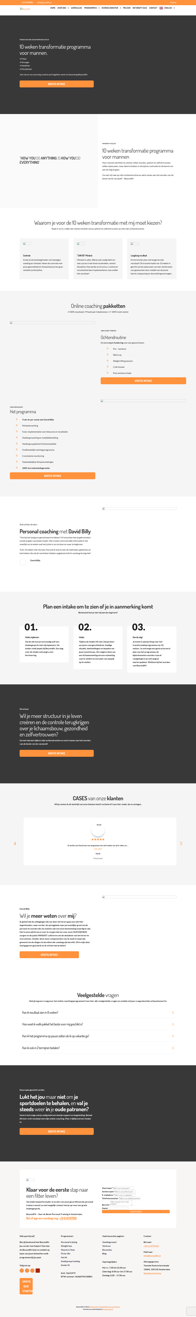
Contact (153, 8)
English (168, 8)
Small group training (70, 1261)
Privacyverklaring (113, 1307)
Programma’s (90, 8)
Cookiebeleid (101, 1307)
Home (52, 8)
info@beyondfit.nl (152, 1255)
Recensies (107, 1249)
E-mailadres (108, 1195)
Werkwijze (76, 8)
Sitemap (93, 1307)
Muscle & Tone (68, 1249)
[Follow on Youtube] (38, 1270)
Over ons (61, 8)
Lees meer (98, 849)
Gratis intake (56, 84)
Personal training (69, 1242)
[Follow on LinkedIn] (22, 1270)
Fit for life (65, 1253)
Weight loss (66, 1246)
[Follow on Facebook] (27, 1270)
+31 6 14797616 (68, 1218)
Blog (104, 1253)
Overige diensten (110, 8)
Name (105, 1208)
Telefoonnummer (111, 1198)
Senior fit (65, 1265)
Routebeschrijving (152, 1273)
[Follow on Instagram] (32, 1270)
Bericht (106, 1205)
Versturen (136, 1211)
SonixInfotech (108, 1309)
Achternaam (108, 1191)
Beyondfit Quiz (140, 8)
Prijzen (127, 8)
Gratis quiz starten (27, 1286)
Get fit (64, 1257)
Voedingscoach (109, 1242)
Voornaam (107, 1188)
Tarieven (106, 1246)
